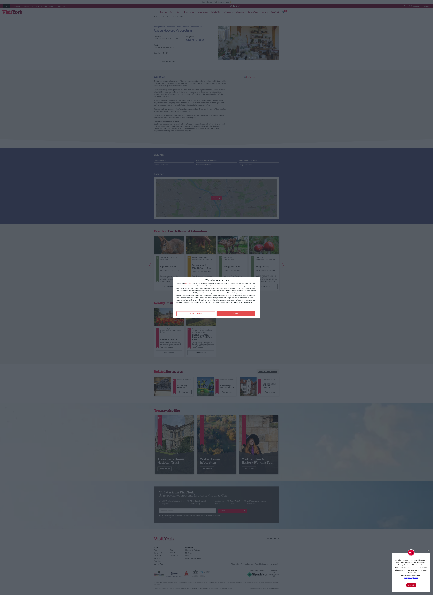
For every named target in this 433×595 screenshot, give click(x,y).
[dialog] (216, 297)
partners (188, 283)
